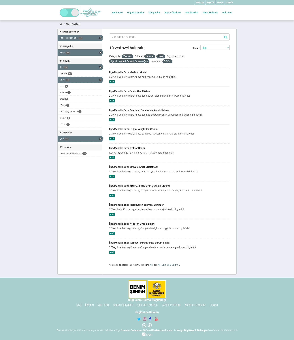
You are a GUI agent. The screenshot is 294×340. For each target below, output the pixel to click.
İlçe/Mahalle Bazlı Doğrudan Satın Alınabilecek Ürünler (139, 110)
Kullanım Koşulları (195, 304)
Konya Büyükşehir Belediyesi (193, 330)
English (229, 2)
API (151, 265)
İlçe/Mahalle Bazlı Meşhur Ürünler (128, 72)
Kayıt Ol (210, 2)
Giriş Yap (200, 2)
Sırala (195, 48)
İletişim (89, 304)
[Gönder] (226, 36)
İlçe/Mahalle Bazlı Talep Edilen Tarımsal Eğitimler (136, 204)
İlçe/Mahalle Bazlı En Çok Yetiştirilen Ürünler (133, 129)
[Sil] (131, 57)
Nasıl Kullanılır (210, 12)
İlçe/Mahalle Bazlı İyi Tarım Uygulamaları (132, 223)
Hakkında (227, 12)
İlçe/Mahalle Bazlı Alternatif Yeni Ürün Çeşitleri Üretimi (139, 185)
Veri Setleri (117, 12)
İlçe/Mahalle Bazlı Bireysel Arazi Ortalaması (133, 166)
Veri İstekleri (191, 12)
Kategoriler (154, 12)
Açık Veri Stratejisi (147, 304)
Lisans (214, 304)
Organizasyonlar (135, 12)
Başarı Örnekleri (172, 12)
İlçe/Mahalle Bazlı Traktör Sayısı (127, 148)
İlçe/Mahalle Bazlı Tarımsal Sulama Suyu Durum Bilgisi (139, 242)
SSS (78, 304)
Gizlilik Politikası (171, 304)
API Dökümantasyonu (168, 265)
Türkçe (220, 2)
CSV (112, 82)
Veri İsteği (103, 304)
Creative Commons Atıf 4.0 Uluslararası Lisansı (147, 330)
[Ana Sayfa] (61, 24)
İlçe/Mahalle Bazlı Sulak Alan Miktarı (129, 91)
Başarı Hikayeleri (123, 304)
